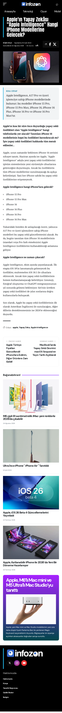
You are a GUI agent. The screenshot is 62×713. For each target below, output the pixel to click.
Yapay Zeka (24, 327)
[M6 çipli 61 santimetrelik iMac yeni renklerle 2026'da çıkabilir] (31, 396)
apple (15, 327)
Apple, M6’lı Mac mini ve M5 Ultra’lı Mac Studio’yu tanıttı (29, 585)
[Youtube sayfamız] (24, 663)
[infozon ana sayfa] (25, 652)
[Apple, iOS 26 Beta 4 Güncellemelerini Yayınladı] (31, 492)
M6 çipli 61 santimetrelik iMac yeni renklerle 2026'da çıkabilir (29, 417)
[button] (5, 4)
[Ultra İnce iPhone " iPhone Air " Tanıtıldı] (31, 446)
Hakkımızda (7, 679)
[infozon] (31, 4)
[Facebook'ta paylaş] (50, 44)
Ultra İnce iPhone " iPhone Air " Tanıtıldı (26, 466)
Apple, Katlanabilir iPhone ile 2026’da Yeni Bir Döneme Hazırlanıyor (30, 564)
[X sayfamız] (9, 663)
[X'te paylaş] (55, 44)
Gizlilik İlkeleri (8, 692)
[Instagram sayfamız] (17, 663)
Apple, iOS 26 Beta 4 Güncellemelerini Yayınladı (25, 514)
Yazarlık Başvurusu (10, 688)
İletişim (6, 697)
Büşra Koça (7, 43)
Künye (5, 683)
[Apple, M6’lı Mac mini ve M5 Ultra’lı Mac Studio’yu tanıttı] (31, 609)
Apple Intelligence (39, 327)
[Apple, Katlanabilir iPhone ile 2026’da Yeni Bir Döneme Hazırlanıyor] (31, 542)
